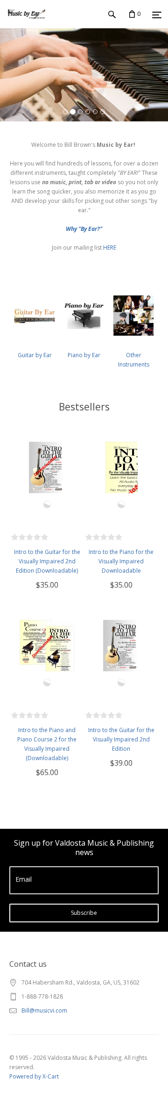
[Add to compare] (47, 504)
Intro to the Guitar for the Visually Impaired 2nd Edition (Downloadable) (47, 561)
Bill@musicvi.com (44, 1010)
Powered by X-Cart (34, 1076)
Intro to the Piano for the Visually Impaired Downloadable (121, 561)
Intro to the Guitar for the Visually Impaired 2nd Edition (121, 739)
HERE (109, 248)
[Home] (26, 23)
